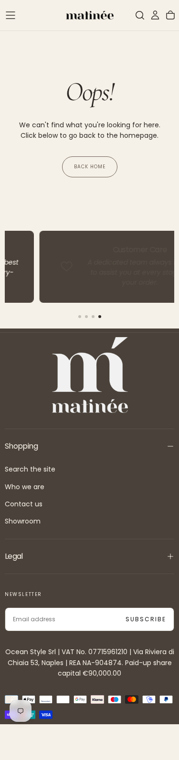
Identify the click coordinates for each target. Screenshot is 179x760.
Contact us (23, 504)
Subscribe (146, 619)
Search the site (30, 469)
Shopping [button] (21, 446)
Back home (89, 166)
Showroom (23, 521)
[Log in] (155, 15)
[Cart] (170, 15)
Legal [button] (14, 556)
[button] (10, 15)
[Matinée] (90, 375)
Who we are (24, 487)
